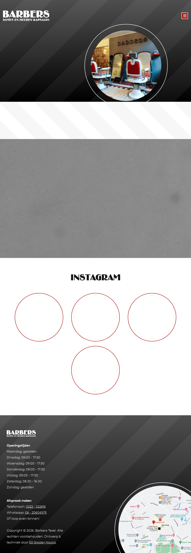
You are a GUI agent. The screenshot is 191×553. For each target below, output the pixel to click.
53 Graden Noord (42, 542)
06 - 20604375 (36, 512)
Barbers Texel (45, 530)
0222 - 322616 (36, 506)
